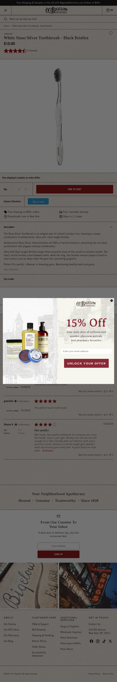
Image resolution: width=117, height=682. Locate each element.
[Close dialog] (111, 300)
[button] (86, 322)
